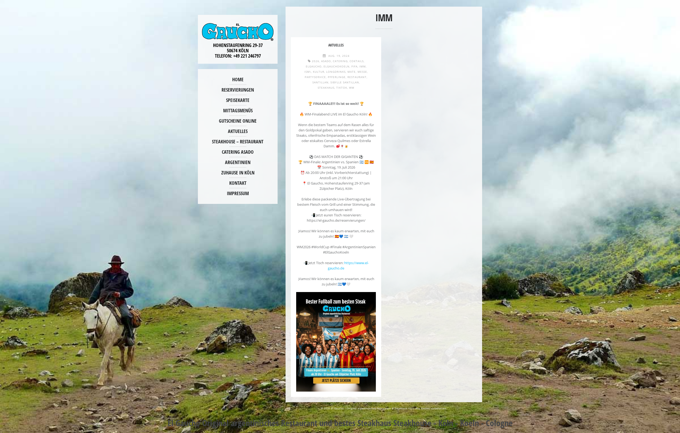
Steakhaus (326, 87)
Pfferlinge (337, 77)
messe (362, 72)
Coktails (357, 61)
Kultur (318, 72)
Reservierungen (238, 90)
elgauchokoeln (337, 66)
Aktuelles (238, 131)
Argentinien (237, 162)
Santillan (320, 82)
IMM (362, 66)
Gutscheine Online (238, 121)
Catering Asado (238, 152)
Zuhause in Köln (237, 172)
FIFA (354, 66)
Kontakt (237, 183)
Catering (340, 61)
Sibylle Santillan (344, 82)
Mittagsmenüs (238, 110)
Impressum (238, 193)
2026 (315, 61)
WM (351, 87)
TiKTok (341, 87)
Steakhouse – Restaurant (238, 141)
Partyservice (315, 77)
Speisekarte (237, 100)
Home (238, 79)
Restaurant (357, 77)
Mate (351, 72)
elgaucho (314, 66)
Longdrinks (336, 72)
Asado (326, 61)
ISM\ (307, 72)
